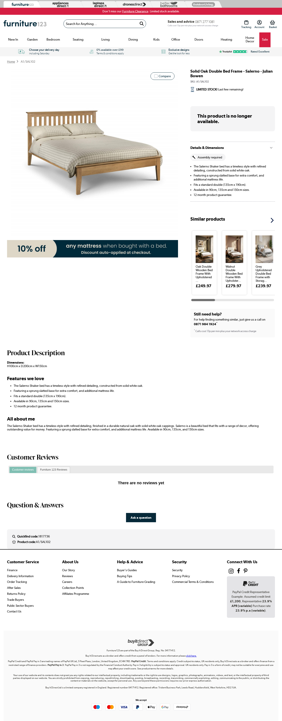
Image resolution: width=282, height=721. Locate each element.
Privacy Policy (181, 576)
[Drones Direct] (133, 4)
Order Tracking (17, 582)
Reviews (67, 576)
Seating (78, 39)
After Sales (14, 588)
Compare (165, 76)
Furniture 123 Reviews (53, 469)
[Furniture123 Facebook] (238, 571)
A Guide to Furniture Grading (136, 582)
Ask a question (141, 517)
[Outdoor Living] (202, 4)
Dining (133, 39)
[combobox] (105, 24)
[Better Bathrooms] (168, 4)
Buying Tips (124, 576)
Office (175, 39)
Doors (199, 39)
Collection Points (73, 588)
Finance (12, 570)
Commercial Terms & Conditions (193, 582)
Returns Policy (16, 593)
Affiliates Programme (75, 593)
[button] (273, 219)
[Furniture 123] (21, 4)
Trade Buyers (15, 599)
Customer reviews (23, 469)
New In (13, 39)
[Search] (142, 24)
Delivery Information (20, 576)
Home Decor (249, 39)
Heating (226, 39)
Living (105, 39)
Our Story (68, 570)
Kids (156, 39)
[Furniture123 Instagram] (231, 572)
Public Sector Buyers (20, 605)
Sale (265, 39)
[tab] (23, 470)
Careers (67, 582)
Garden (32, 39)
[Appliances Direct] (60, 4)
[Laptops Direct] (99, 4)
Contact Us (14, 611)
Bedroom (53, 39)
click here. (191, 655)
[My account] (259, 22)
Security (177, 570)
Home (11, 61)
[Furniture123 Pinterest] (245, 571)
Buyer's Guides (127, 570)
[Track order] (246, 22)
